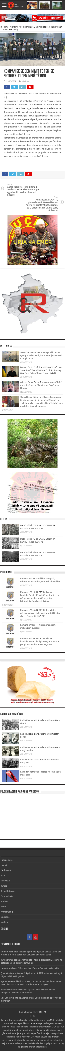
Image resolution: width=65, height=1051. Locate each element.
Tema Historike (8, 891)
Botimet (4, 901)
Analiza (4, 875)
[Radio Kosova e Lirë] (32, 5)
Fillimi (5, 27)
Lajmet (4, 865)
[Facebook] (29, 937)
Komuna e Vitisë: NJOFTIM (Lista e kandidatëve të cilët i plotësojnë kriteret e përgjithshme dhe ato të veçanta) (39, 641)
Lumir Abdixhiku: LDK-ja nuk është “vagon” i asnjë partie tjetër (30, 968)
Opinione (5, 917)
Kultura (4, 886)
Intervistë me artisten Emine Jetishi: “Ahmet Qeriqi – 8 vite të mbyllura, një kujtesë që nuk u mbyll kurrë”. (41, 355)
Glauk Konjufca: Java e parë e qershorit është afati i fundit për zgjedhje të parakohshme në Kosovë (23, 189)
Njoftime (14, 27)
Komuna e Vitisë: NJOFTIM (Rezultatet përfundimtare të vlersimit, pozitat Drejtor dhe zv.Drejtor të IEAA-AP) (40, 613)
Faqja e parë (6, 860)
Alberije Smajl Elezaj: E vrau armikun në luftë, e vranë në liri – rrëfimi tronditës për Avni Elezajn (41, 385)
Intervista (5, 880)
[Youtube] (35, 937)
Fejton (3, 906)
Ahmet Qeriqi (7, 911)
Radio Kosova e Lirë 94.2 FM (32, 1012)
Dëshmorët (6, 870)
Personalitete (7, 896)
